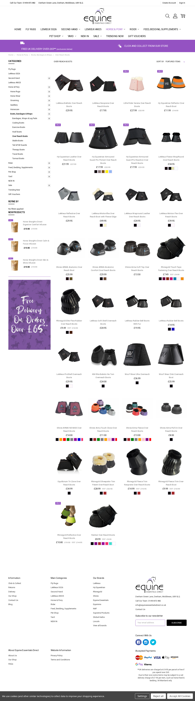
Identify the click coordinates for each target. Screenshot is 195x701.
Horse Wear (15, 96)
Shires (96, 596)
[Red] (64, 439)
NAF (95, 608)
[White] (106, 171)
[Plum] (164, 278)
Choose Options (69, 93)
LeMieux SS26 (49, 29)
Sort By (160, 61)
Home (17, 29)
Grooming (14, 100)
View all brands (99, 625)
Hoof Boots (17, 132)
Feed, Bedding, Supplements (161, 29)
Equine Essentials (100, 600)
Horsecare (14, 109)
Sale (96, 36)
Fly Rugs (31, 29)
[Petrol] (110, 171)
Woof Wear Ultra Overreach (137, 374)
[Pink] (109, 439)
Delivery (11, 592)
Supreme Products (101, 613)
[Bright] (182, 278)
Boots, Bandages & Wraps (21, 114)
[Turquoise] (175, 278)
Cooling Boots (18, 123)
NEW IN (85, 36)
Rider (133, 29)
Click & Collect (14, 583)
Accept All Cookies (180, 696)
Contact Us (13, 600)
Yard (71, 36)
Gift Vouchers (137, 36)
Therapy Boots (18, 150)
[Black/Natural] (171, 168)
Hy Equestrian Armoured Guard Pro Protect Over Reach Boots (103, 160)
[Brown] (103, 171)
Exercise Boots (18, 127)
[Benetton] (173, 329)
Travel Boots (17, 154)
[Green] (68, 439)
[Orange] (60, 439)
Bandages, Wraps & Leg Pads (24, 118)
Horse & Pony (114, 29)
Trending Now (115, 36)
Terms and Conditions (60, 659)
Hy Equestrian (99, 587)
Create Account (169, 3)
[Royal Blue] (79, 439)
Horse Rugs (15, 92)
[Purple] (113, 439)
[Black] (96, 171)
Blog (10, 604)
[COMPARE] (79, 78)
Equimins (97, 604)
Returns (11, 587)
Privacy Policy (56, 655)
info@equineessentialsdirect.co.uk (150, 605)
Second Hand (69, 29)
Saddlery (14, 105)
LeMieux (96, 583)
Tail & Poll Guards (19, 145)
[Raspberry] (171, 278)
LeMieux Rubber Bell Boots (171, 321)
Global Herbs (99, 617)
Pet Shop (55, 36)
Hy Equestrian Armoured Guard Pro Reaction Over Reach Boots (137, 160)
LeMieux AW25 (93, 29)
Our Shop (12, 596)
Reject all (158, 696)
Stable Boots (17, 141)
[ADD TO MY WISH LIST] (79, 83)
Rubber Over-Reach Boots (103, 535)
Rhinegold (97, 592)
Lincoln (96, 621)
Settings (142, 696)
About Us (12, 655)
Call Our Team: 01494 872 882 (22, 3)
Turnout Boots (18, 158)
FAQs (10, 664)
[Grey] (99, 171)
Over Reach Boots (20, 136)
